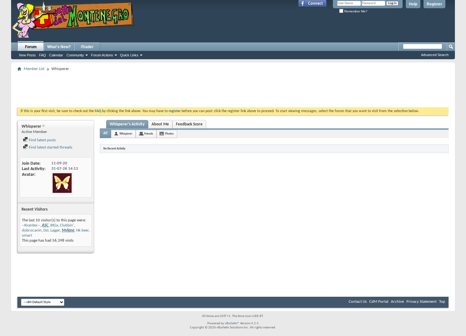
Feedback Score (189, 124)
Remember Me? (355, 11)
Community (75, 55)
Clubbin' (67, 225)
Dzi (46, 230)
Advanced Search (435, 55)
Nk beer (82, 230)
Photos (169, 133)
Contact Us (358, 302)
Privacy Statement (421, 302)
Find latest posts (42, 140)
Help (413, 4)
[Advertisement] (233, 87)
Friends (148, 133)
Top (442, 302)
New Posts (27, 55)
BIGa (54, 225)
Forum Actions (102, 55)
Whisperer (126, 133)
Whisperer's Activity (127, 124)
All (105, 133)
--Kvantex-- (31, 225)
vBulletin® (232, 323)
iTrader (87, 47)
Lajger (55, 230)
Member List (34, 69)
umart (27, 235)
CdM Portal (378, 302)
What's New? (59, 47)
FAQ (42, 55)
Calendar (56, 55)
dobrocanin (32, 230)
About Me (160, 124)
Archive (397, 302)
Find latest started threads (50, 147)
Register (434, 4)
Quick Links (129, 55)
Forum (31, 47)
